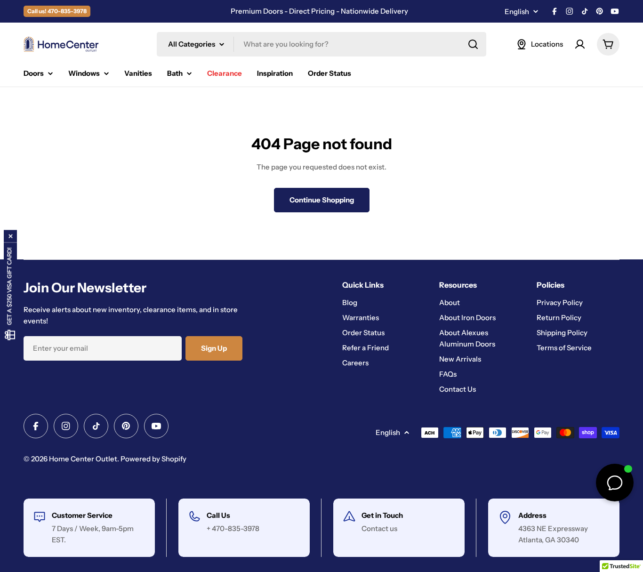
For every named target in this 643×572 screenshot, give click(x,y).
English (517, 11)
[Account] (580, 44)
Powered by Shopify (153, 458)
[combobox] (321, 44)
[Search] (473, 44)
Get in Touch (382, 515)
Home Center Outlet (83, 458)
